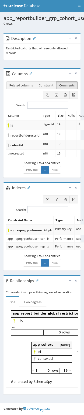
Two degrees (33, 302)
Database (22, 5)
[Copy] (47, 95)
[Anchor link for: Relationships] (36, 280)
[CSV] (65, 95)
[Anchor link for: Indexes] (28, 187)
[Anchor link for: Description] (33, 38)
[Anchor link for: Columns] (30, 73)
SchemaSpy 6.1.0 (38, 409)
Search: (21, 105)
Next (55, 170)
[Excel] (56, 95)
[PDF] (73, 95)
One (12, 302)
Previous (32, 170)
